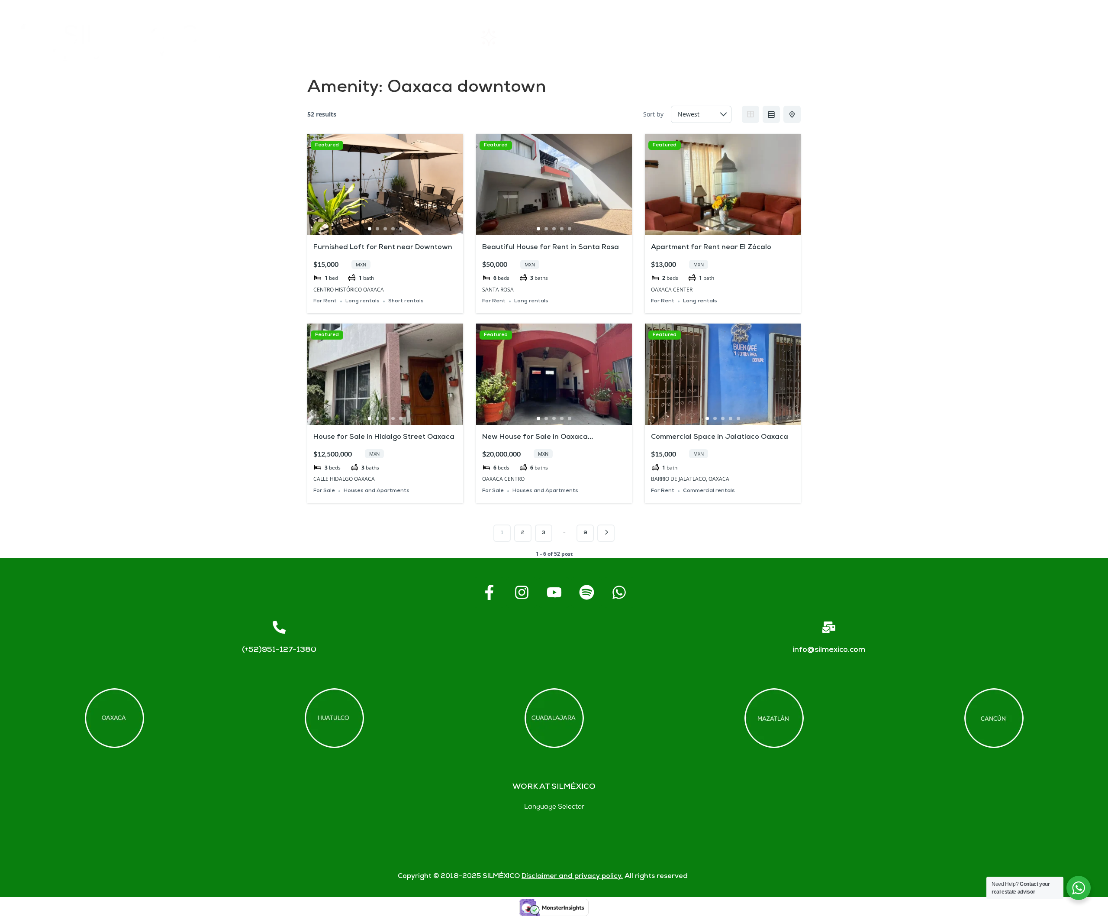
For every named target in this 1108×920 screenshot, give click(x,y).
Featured (327, 145)
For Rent (325, 301)
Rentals (509, 37)
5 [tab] (401, 228)
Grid (750, 114)
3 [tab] (385, 228)
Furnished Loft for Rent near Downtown (382, 247)
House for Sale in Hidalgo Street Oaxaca (383, 437)
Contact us (921, 37)
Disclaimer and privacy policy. (572, 876)
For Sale (324, 491)
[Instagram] (521, 592)
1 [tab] (369, 228)
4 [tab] (393, 228)
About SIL (652, 37)
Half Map (792, 114)
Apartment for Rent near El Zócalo (711, 247)
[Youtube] (554, 592)
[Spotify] (586, 592)
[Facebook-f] (489, 592)
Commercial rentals (709, 491)
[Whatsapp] (619, 592)
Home (373, 37)
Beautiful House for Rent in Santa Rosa (550, 247)
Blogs (1051, 37)
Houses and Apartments (376, 491)
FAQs (791, 37)
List (771, 114)
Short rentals (406, 301)
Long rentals (362, 301)
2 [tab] (377, 228)
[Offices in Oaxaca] (114, 718)
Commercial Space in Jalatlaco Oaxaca (719, 437)
